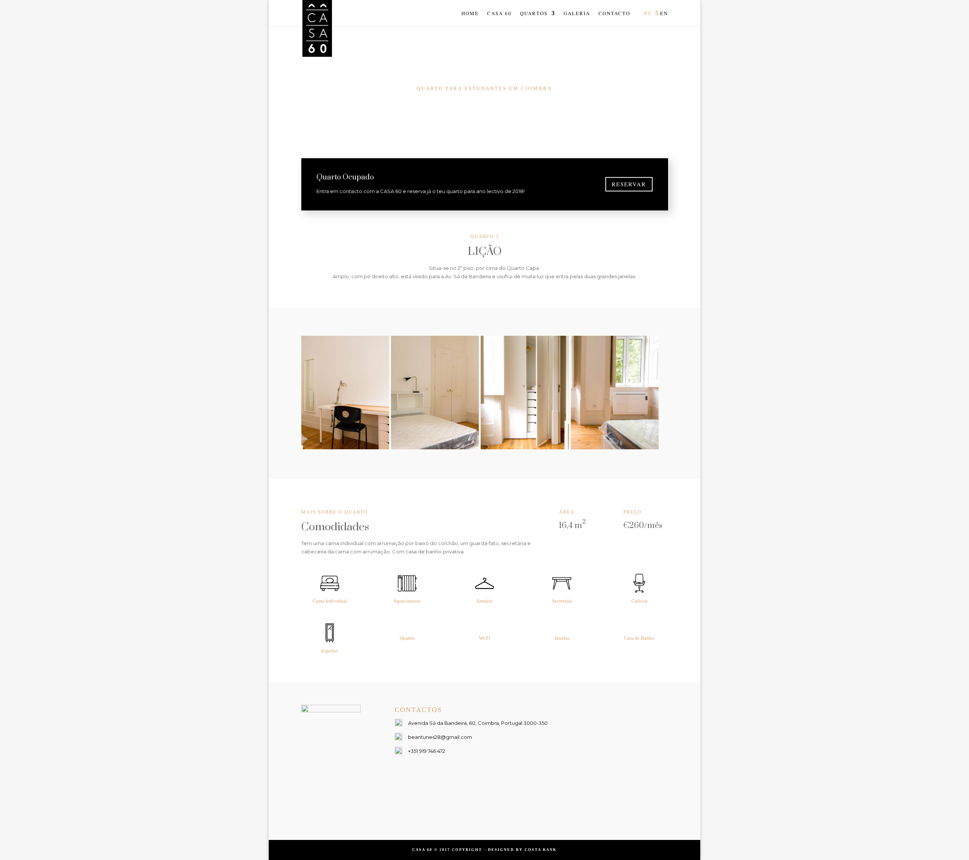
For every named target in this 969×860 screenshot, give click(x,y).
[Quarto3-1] (345, 447)
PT (647, 14)
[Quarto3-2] (435, 447)
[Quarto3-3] (525, 447)
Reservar (629, 184)
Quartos (534, 14)
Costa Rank (541, 850)
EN (664, 14)
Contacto (614, 14)
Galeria (577, 14)
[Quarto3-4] (615, 447)
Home (470, 14)
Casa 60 (499, 14)
